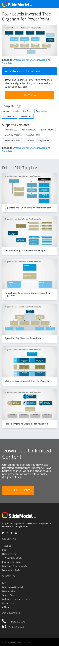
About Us (6, 545)
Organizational (9, 116)
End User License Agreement (16, 599)
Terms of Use (8, 595)
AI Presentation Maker (12, 558)
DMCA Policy (8, 603)
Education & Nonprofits (13, 587)
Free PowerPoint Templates (15, 566)
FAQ (4, 583)
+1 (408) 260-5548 (16, 621)
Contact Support (16, 627)
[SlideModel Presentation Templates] (17, 4)
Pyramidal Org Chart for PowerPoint (23, 338)
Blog (4, 550)
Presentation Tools (11, 570)
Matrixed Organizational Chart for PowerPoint (28, 380)
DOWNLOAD (30, 94)
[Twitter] (7, 533)
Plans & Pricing (9, 554)
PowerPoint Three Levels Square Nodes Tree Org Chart (27, 294)
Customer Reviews (11, 562)
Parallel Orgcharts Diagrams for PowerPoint (27, 423)
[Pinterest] (16, 533)
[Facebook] (12, 533)
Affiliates (6, 607)
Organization (41, 111)
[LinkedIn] (3, 533)
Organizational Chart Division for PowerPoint (28, 207)
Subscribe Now (18, 490)
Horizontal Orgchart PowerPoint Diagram (26, 250)
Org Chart (27, 111)
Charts (16, 111)
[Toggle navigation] (54, 4)
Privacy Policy (8, 591)
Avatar (6, 111)
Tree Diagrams (26, 116)
